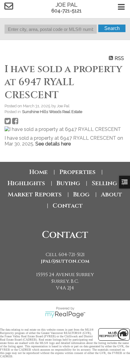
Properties (77, 172)
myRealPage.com (65, 314)
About (111, 194)
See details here (53, 144)
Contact (68, 206)
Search (112, 28)
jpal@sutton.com (65, 261)
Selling (104, 183)
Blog (81, 194)
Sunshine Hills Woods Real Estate (52, 111)
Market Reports (35, 194)
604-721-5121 (66, 11)
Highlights (26, 183)
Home (38, 172)
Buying (68, 183)
